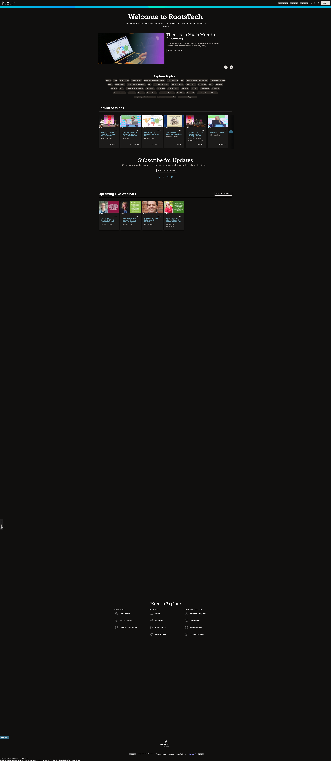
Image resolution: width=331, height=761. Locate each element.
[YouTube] (171, 177)
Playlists (113, 144)
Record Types (180, 93)
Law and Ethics (161, 88)
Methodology (185, 88)
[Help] (318, 3)
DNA (149, 84)
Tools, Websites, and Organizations (166, 97)
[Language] (315, 3)
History (211, 84)
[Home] (165, 743)
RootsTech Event (283, 3)
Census (110, 84)
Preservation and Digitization (167, 93)
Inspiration (114, 88)
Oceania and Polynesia (119, 93)
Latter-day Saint (150, 88)
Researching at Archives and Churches (207, 93)
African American (124, 80)
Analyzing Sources (136, 80)
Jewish (121, 88)
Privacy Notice (23, 758)
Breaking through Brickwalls (217, 80)
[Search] (311, 3)
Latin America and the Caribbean (134, 88)
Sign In (325, 3)
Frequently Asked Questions (165, 754)
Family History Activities (177, 84)
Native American (205, 88)
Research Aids (190, 93)
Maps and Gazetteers (173, 88)
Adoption (108, 80)
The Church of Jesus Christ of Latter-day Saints (65, 760)
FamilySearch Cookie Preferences (146, 754)
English (201, 754)
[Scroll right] (231, 132)
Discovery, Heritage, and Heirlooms (136, 84)
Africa (115, 80)
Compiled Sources (119, 84)
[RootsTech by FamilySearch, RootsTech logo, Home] (8, 3)
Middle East (194, 88)
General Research (190, 84)
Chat (5, 738)
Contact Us (192, 754)
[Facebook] (159, 177)
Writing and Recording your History (187, 97)
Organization (131, 93)
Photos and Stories (151, 93)
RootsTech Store (181, 754)
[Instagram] (167, 177)
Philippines (141, 93)
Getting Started (202, 84)
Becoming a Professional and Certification (197, 80)
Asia (182, 80)
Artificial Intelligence (173, 80)
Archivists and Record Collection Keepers (154, 80)
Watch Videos (304, 3)
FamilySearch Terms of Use (9, 758)
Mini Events (294, 3)
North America (215, 88)
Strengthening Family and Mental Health (145, 97)
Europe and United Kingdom (161, 84)
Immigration (219, 84)
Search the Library (175, 51)
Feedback (132, 754)
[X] (163, 177)
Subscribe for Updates (166, 171)
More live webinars (223, 194)
